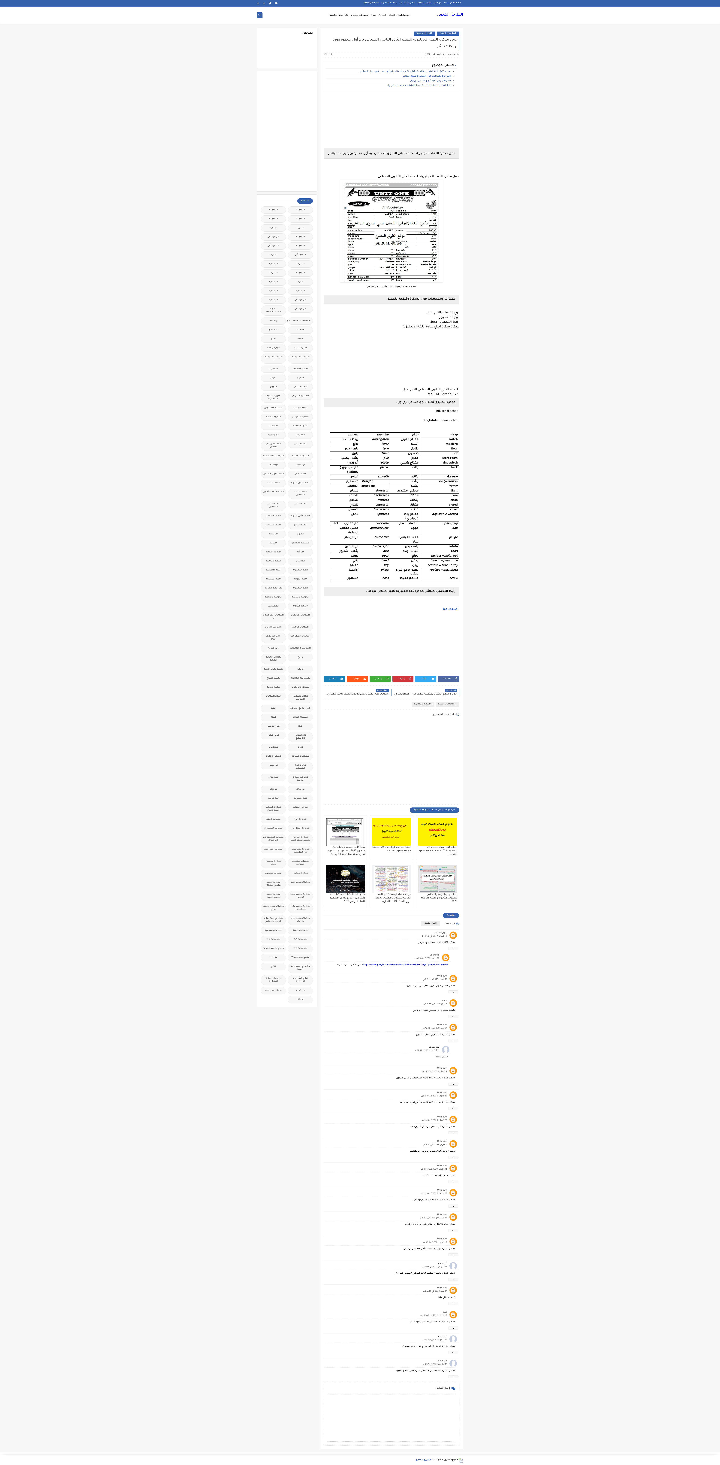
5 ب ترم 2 (273, 291)
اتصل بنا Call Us (407, 3)
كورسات (300, 789)
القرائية (300, 552)
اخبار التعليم (300, 348)
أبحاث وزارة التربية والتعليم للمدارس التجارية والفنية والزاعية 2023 (439, 898)
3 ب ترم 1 (273, 264)
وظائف (300, 999)
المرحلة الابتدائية (300, 597)
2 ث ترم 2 (300, 246)
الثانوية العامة (273, 417)
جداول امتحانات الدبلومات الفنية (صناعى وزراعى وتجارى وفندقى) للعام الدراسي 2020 (347, 898)
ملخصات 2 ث (273, 939)
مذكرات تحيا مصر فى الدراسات (300, 851)
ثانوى (373, 15)
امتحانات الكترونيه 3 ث (273, 616)
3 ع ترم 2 (273, 273)
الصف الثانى (300, 504)
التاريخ (273, 387)
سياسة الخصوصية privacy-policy (380, 3)
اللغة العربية (300, 579)
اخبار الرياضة (273, 348)
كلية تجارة (273, 777)
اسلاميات (273, 369)
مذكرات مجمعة (273, 873)
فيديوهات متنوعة (300, 756)
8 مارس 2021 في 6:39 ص (434, 1242)
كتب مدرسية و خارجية (300, 779)
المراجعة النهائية (339, 15)
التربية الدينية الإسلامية (273, 397)
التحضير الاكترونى (300, 396)
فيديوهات (273, 747)
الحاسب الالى (300, 444)
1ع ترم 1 (300, 228)
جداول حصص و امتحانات (300, 698)
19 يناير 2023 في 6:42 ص (435, 1340)
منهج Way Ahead (300, 957)
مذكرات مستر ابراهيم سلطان (273, 884)
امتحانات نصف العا (300, 636)
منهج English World (273, 948)
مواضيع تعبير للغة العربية (300, 968)
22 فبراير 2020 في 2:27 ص (434, 1096)
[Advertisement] (391, 119)
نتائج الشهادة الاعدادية (300, 980)
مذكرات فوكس (300, 873)
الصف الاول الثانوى (300, 483)
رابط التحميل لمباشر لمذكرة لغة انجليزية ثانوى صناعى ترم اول (419, 85)
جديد (273, 708)
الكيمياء (300, 561)
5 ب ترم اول (300, 300)
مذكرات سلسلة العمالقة (300, 863)
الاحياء (300, 378)
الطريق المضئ (450, 15)
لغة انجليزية (300, 798)
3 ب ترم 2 (300, 273)
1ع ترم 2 (273, 228)
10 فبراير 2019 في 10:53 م (434, 936)
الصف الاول (300, 474)
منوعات (273, 957)
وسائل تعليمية (273, 990)
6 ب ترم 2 (273, 300)
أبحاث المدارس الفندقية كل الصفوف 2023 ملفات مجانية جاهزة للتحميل (438, 851)
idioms (300, 339)
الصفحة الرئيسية (452, 3)
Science (300, 330)
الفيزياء (273, 543)
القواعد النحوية (273, 552)
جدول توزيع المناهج (300, 708)
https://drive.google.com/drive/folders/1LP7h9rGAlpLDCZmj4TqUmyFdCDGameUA (405, 965)
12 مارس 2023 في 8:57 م (434, 1364)
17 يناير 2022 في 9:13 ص (435, 1291)
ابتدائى (391, 15)
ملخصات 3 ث (300, 948)
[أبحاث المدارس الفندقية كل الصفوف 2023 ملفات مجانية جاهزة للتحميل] (437, 832)
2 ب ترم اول (273, 237)
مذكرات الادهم (273, 819)
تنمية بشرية (273, 687)
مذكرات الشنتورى (273, 828)
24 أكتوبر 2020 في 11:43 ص (433, 1169)
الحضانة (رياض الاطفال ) (273, 445)
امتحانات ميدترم (359, 15)
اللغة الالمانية (273, 561)
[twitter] (270, 3)
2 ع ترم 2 (300, 264)
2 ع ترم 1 (273, 255)
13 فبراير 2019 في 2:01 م (435, 979)
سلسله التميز (300, 717)
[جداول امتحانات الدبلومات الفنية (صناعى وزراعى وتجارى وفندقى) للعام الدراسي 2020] (345, 879)
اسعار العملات (300, 369)
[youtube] (276, 3)
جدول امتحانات (273, 696)
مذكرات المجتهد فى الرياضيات (273, 839)
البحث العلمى (300, 387)
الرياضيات (300, 465)
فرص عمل (273, 735)
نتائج (273, 966)
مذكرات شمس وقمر (273, 863)
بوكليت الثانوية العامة (273, 658)
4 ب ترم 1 (273, 282)
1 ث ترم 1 (300, 219)
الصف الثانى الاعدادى (273, 505)
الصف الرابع (300, 525)
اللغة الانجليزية (424, 33)
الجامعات (273, 426)
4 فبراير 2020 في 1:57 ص (434, 1072)
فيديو (300, 747)
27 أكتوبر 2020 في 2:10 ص (434, 1194)
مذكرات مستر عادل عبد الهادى (300, 908)
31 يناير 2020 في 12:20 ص (434, 1028)
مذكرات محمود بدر (300, 882)
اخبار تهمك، (441, 933)
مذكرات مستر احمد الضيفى (300, 896)
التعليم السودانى (300, 417)
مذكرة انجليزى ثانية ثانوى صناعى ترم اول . (430, 81)
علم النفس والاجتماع (300, 737)
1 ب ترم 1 (300, 210)
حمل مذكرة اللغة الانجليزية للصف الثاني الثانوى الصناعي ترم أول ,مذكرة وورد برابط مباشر (406, 71)
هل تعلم (300, 990)
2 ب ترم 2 (300, 237)
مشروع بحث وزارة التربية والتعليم (273, 920)
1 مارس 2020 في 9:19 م (435, 1145)
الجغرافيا (300, 435)
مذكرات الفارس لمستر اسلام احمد (300, 839)
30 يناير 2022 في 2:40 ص (427, 958)
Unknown (435, 955)
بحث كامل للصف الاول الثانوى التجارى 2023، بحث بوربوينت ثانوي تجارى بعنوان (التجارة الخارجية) (346, 851)
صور (300, 726)
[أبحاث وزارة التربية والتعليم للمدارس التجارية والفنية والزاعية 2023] (437, 879)
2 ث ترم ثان (300, 255)
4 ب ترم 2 (300, 291)
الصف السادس (273, 525)
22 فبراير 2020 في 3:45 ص (434, 1120)
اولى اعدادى (273, 648)
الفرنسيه (273, 534)
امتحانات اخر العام (300, 615)
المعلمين (273, 606)
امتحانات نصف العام (273, 637)
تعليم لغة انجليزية (300, 678)
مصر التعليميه (300, 930)
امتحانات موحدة (300, 627)
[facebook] (264, 3)
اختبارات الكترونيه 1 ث (273, 358)
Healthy (273, 321)
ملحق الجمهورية (273, 930)
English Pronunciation (273, 310)
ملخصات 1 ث (300, 939)
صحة (273, 717)
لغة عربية (273, 798)
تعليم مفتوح (273, 678)
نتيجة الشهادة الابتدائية (273, 980)
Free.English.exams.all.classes (299, 321)
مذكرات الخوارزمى (300, 828)
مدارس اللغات (300, 807)
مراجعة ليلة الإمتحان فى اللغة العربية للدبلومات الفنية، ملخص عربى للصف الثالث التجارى (392, 898)
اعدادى (382, 15)
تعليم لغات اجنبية (273, 669)
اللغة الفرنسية (273, 579)
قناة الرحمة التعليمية (300, 767)
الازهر (273, 378)
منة (445, 1312)
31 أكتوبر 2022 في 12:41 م (427, 1051)
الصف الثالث (273, 483)
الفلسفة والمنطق (300, 543)
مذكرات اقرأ (300, 819)
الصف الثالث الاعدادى (300, 493)
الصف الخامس (273, 516)
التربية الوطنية (300, 408)
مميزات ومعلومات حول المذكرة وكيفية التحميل (427, 76)
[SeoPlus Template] (460, 1460)
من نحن (437, 3)
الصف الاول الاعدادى (273, 474)
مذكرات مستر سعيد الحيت (273, 896)
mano (444, 1000)
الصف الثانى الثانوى (300, 516)
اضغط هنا (450, 609)
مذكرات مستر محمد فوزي (273, 908)
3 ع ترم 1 (300, 282)
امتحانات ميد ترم (273, 627)
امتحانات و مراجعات (300, 648)
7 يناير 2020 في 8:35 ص (435, 1004)
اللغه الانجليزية (300, 588)
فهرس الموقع (424, 3)
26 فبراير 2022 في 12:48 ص (433, 1316)
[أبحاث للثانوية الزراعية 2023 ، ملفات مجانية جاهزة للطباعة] (391, 832)
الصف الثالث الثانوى (273, 492)
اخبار (273, 339)
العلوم (300, 534)
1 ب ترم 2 (273, 210)
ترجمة (300, 669)
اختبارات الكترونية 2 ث (300, 358)
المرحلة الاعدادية (273, 597)
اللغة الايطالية (273, 570)
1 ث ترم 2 (273, 219)
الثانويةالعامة (300, 426)
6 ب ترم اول (300, 309)
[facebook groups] (258, 3)
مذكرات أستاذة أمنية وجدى (273, 809)
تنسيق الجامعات (300, 687)
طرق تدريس (273, 726)
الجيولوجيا (273, 435)
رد (453, 948)
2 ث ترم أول (273, 246)
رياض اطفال (403, 15)
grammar (273, 330)
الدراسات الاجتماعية (273, 456)
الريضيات (273, 465)
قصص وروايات (273, 756)
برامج (300, 657)
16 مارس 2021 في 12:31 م (434, 1267)
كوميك (273, 789)
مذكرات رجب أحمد (273, 849)
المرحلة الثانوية (300, 606)
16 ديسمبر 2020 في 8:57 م (433, 1218)
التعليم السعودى (273, 408)
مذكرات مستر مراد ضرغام (300, 920)
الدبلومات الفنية (448, 33)
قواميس (273, 765)
